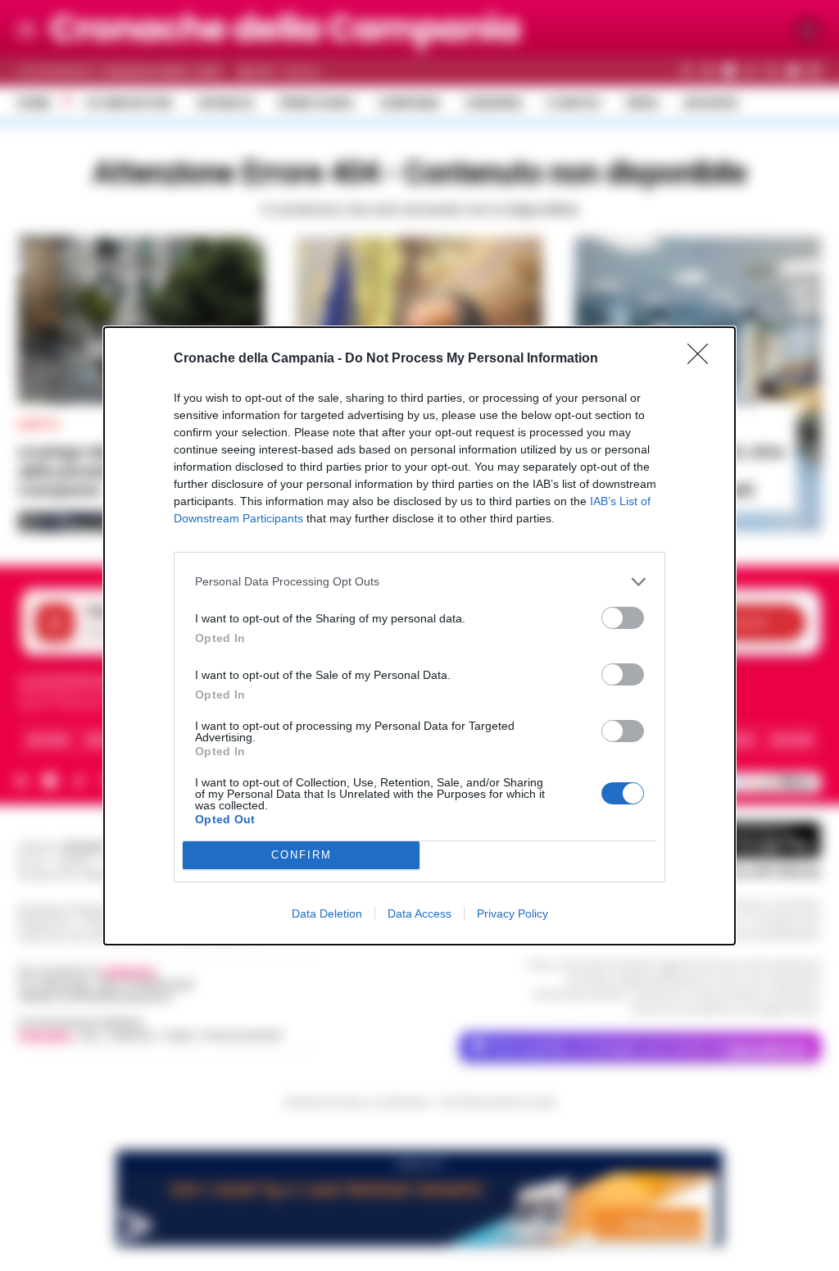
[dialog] (419, 636)
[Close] (703, 359)
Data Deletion (327, 913)
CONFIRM (301, 855)
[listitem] (419, 581)
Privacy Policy (512, 913)
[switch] (622, 618)
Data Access (419, 913)
